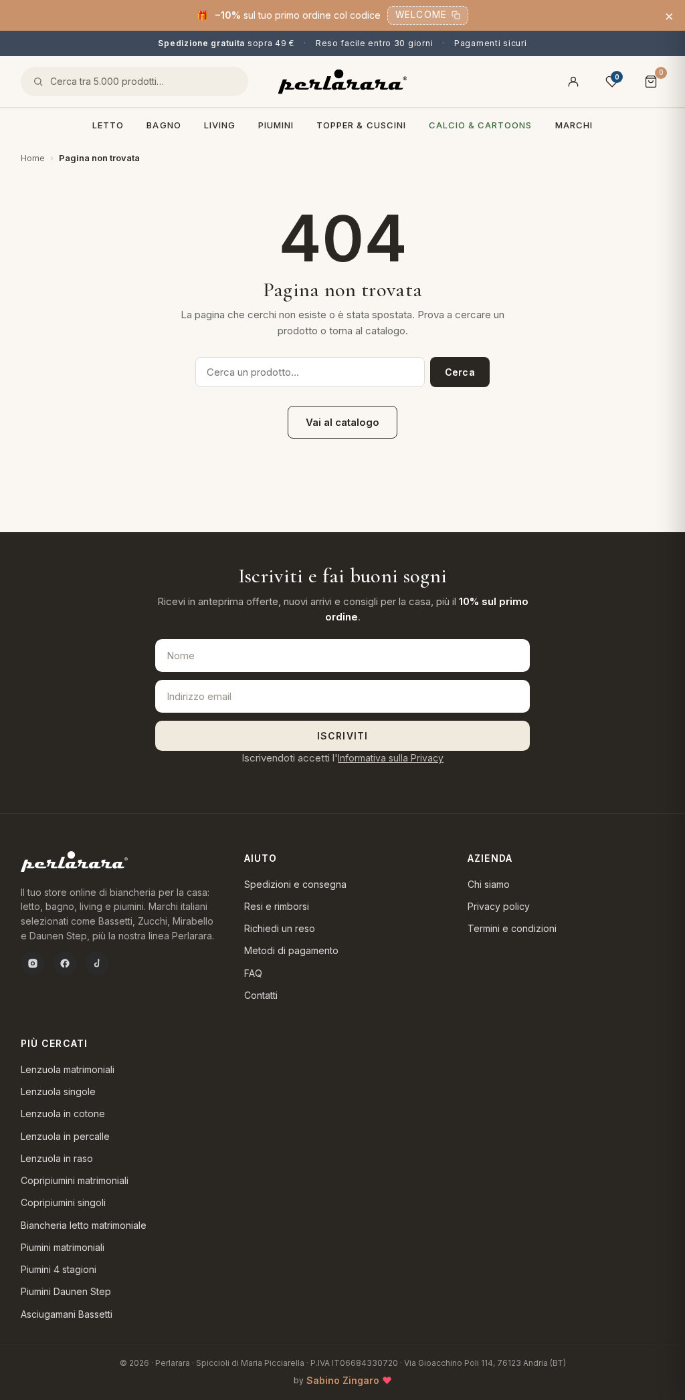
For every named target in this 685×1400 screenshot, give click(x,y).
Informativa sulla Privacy (391, 758)
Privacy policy (499, 906)
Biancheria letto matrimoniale (83, 1225)
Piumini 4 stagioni (58, 1269)
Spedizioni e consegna (295, 884)
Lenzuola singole (58, 1091)
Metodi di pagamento (291, 950)
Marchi (574, 125)
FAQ (253, 973)
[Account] (573, 81)
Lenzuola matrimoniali (67, 1069)
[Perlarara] (342, 82)
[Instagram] (33, 963)
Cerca (460, 372)
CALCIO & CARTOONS (480, 125)
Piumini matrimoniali (62, 1247)
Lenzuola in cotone (63, 1113)
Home (33, 157)
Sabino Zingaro (342, 1380)
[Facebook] (65, 963)
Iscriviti (342, 735)
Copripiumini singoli (63, 1202)
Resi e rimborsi (276, 906)
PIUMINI (276, 125)
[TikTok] (97, 963)
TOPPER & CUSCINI (361, 125)
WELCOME (421, 14)
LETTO (108, 125)
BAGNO (163, 125)
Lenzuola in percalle (65, 1136)
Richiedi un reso (279, 928)
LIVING (219, 125)
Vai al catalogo (342, 422)
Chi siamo (489, 884)
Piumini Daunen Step (66, 1291)
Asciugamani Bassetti (66, 1314)
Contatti (261, 995)
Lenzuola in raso (57, 1158)
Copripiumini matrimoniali (74, 1180)
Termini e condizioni (512, 928)
